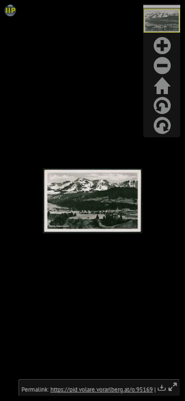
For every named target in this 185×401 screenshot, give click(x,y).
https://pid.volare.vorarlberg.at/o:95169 (101, 389)
